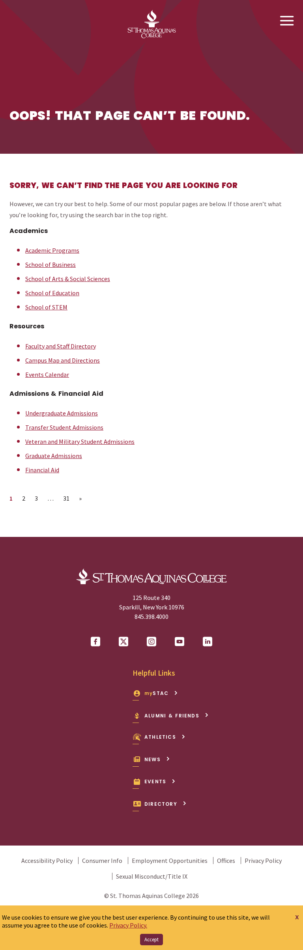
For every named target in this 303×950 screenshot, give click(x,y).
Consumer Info (102, 860)
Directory (160, 804)
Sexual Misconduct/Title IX (151, 876)
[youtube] (179, 641)
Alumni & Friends (171, 715)
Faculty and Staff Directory (60, 346)
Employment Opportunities (170, 860)
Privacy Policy (263, 860)
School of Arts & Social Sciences (67, 279)
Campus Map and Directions (62, 360)
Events (155, 781)
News (152, 759)
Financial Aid (42, 470)
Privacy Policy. (128, 925)
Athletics (160, 737)
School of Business (50, 264)
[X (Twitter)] (123, 641)
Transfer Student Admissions (64, 427)
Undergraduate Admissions (61, 413)
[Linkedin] (207, 641)
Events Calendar (47, 374)
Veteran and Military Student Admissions (80, 441)
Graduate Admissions (53, 456)
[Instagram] (151, 641)
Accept (151, 939)
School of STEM (46, 307)
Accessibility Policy (47, 860)
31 (68, 498)
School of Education (52, 293)
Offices (226, 860)
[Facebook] (95, 641)
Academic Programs (52, 250)
